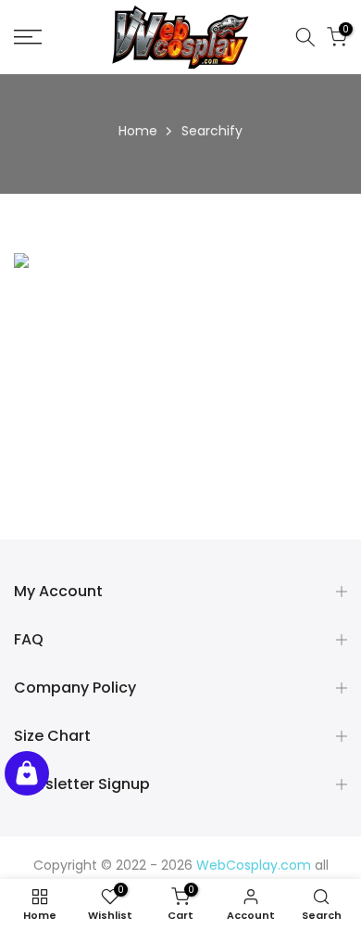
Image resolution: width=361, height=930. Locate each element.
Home (137, 130)
